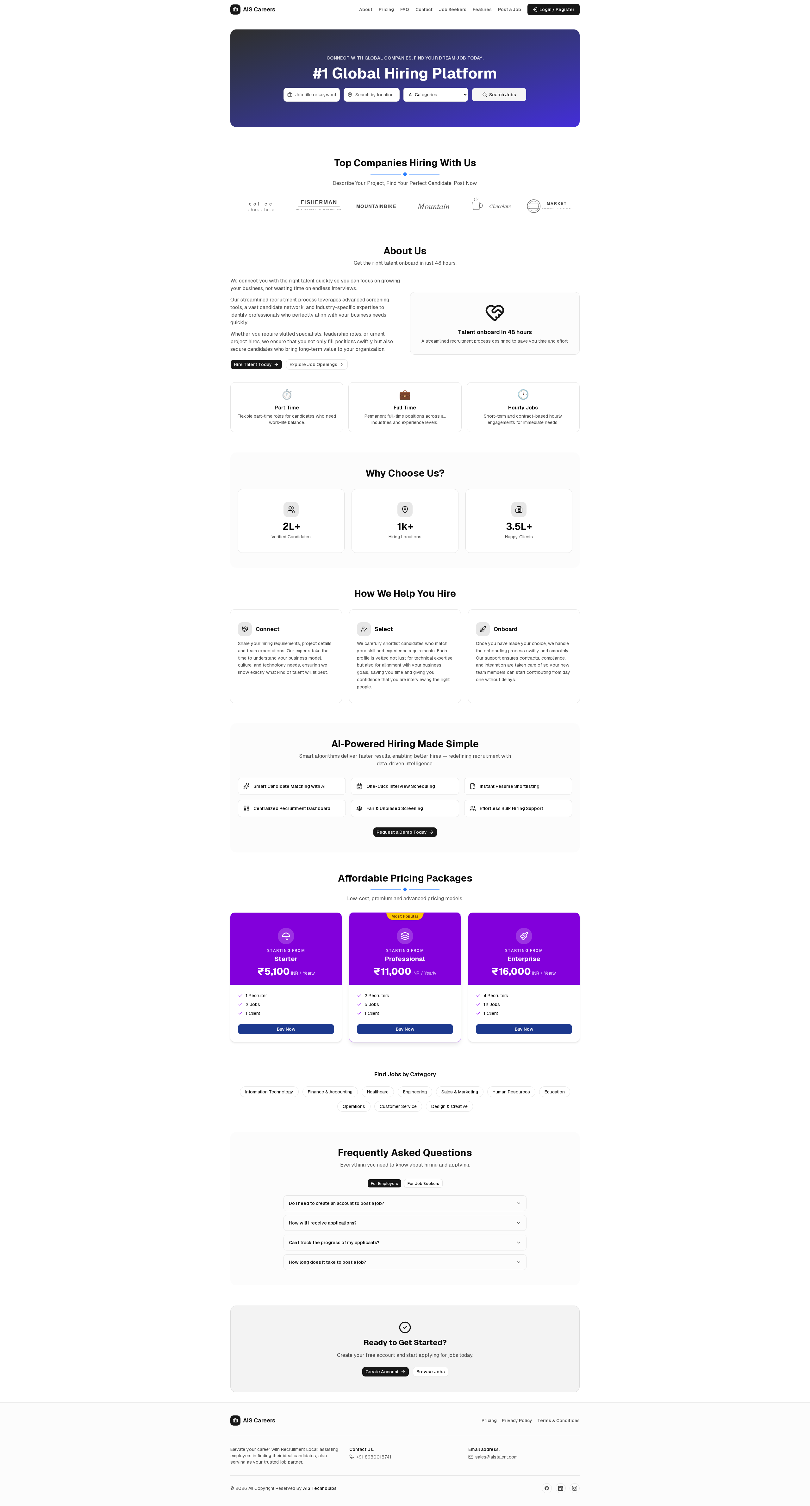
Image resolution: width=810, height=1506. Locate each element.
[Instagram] (575, 1488)
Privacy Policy (517, 1420)
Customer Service (398, 1106)
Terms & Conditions (558, 1420)
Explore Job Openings (313, 364)
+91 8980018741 (373, 1457)
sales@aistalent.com (496, 1457)
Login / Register (557, 9)
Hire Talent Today (253, 364)
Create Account (382, 1372)
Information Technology (269, 1092)
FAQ (404, 9)
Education (555, 1092)
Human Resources (511, 1092)
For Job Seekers (423, 1183)
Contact (424, 9)
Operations (354, 1106)
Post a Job (509, 9)
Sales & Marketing (459, 1092)
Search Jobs (502, 95)
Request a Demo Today (402, 832)
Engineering (415, 1092)
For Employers (384, 1183)
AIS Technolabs (320, 1488)
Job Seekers (452, 9)
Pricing (386, 9)
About (365, 9)
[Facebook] (547, 1488)
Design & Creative (449, 1106)
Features (482, 9)
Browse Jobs (430, 1372)
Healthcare (378, 1092)
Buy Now (286, 1029)
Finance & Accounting (330, 1092)
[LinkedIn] (561, 1488)
